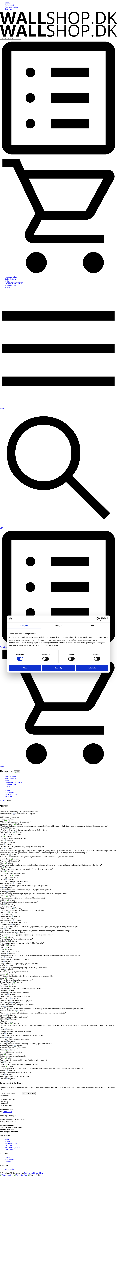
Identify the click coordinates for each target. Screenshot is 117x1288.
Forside (2, 800)
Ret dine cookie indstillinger (34, 1173)
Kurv (2, 766)
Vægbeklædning (11, 277)
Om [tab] (92, 625)
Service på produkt (11, 7)
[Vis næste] (3, 816)
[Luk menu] (17, 771)
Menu (2, 408)
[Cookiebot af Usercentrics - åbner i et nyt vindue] (98, 619)
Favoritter (3, 647)
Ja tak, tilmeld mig (29, 1093)
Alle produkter (10, 1169)
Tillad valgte (58, 668)
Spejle (7, 281)
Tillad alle (92, 668)
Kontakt (7, 3)
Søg (1, 528)
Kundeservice (10, 1139)
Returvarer (8, 9)
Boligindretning (10, 279)
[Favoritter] (58, 156)
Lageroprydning (10, 285)
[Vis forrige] (1, 816)
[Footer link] (7, 1175)
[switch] (45, 658)
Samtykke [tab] (24, 625)
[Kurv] (58, 273)
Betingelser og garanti (12, 1147)
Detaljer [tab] (58, 625)
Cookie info (9, 1150)
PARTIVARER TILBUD (14, 283)
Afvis (25, 668)
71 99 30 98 (7, 1112)
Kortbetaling (9, 5)
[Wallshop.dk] (58, 23)
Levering (8, 1161)
